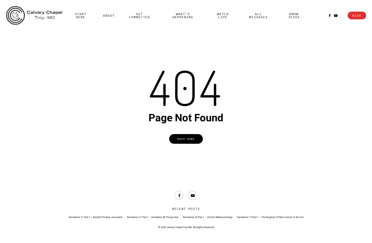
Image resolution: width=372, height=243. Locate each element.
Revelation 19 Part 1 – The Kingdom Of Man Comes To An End (270, 217)
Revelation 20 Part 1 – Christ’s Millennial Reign (208, 217)
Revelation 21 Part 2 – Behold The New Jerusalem (96, 217)
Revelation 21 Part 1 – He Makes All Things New (152, 217)
